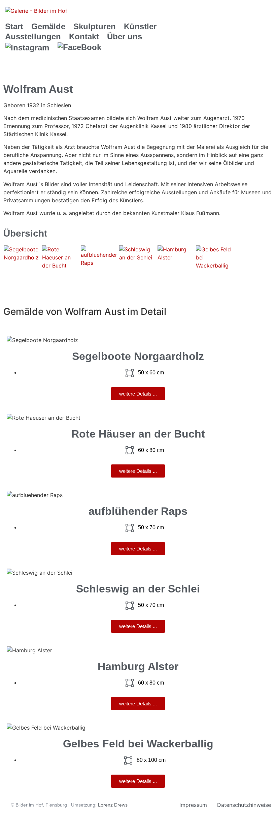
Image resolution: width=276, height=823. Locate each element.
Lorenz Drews (113, 805)
